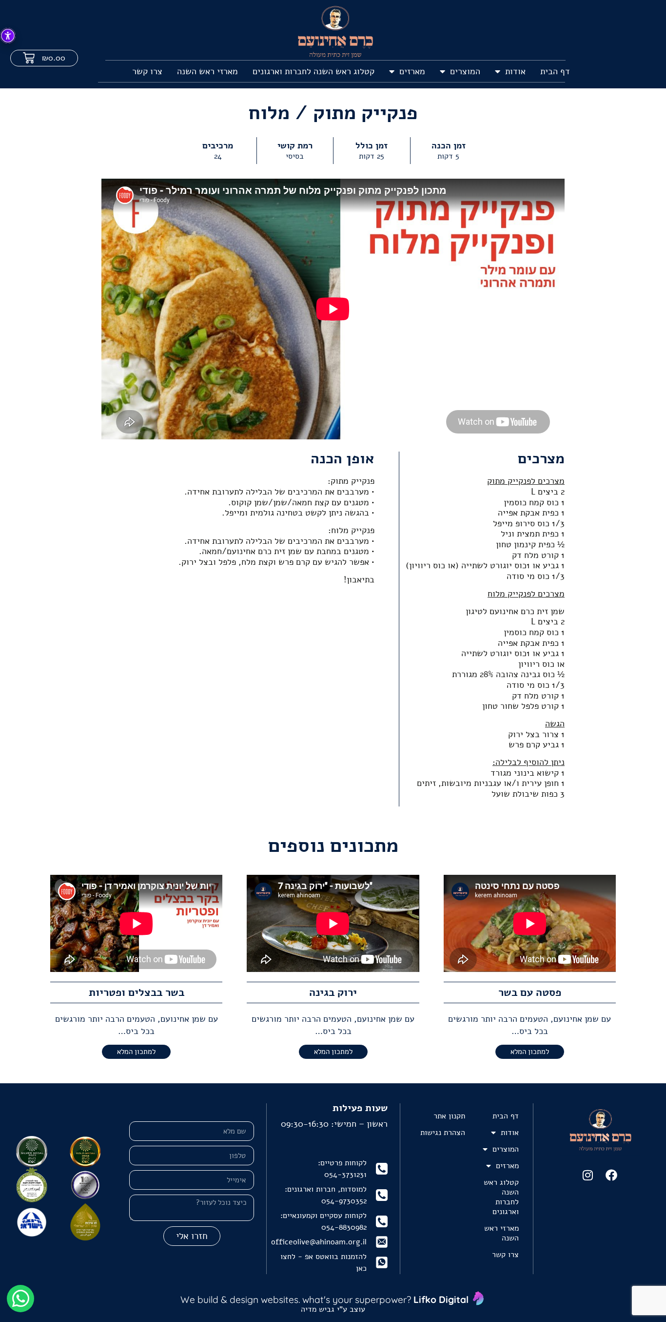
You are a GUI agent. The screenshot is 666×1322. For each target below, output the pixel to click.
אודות (515, 71)
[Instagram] (588, 1175)
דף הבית (555, 71)
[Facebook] (611, 1175)
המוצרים (465, 71)
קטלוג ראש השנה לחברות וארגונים (313, 71)
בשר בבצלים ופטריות (136, 992)
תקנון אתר (449, 1116)
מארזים (412, 71)
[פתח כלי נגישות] (8, 35)
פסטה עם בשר (529, 992)
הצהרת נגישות (442, 1132)
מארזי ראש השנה (207, 71)
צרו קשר (147, 71)
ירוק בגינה (333, 992)
